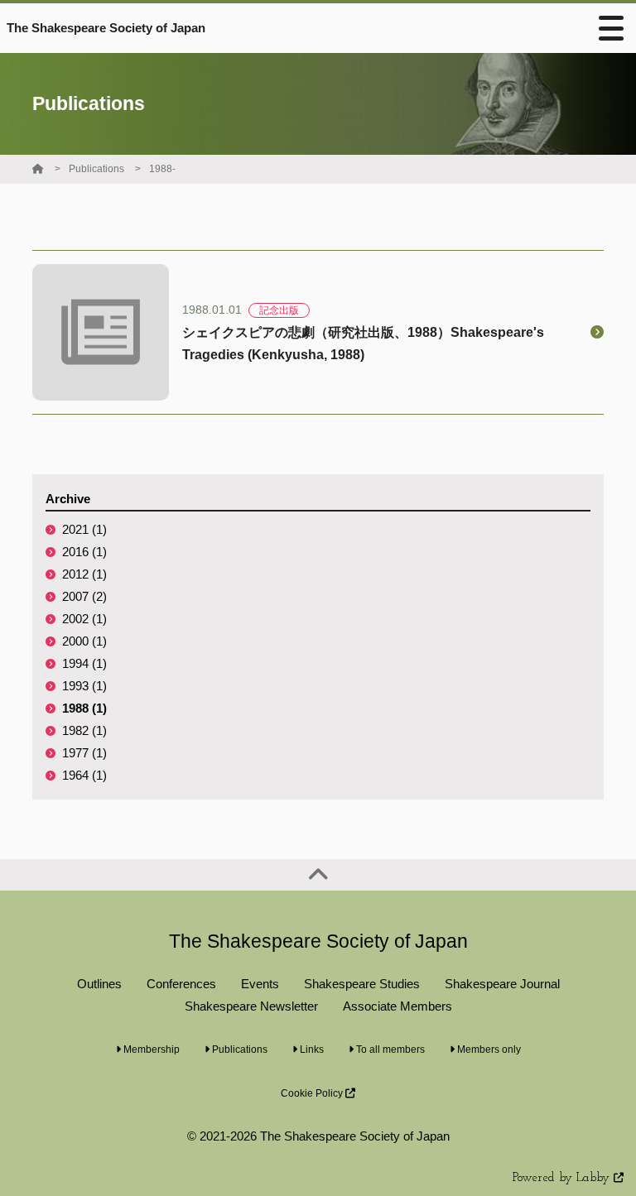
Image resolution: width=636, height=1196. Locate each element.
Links (310, 1049)
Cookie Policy (313, 1093)
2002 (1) (84, 619)
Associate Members (397, 1006)
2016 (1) (84, 552)
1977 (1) (84, 753)
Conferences (181, 984)
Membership (150, 1049)
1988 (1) (84, 708)
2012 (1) (84, 574)
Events (260, 984)
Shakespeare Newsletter (251, 1006)
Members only (488, 1049)
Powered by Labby (563, 1178)
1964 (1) (84, 775)
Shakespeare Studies (362, 984)
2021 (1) (84, 529)
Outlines (99, 984)
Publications (96, 169)
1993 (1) (84, 686)
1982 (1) (84, 730)
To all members (389, 1049)
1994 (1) (84, 663)
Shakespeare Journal (502, 984)
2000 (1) (84, 641)
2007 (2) (84, 596)
